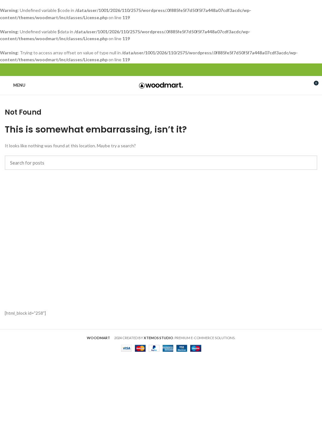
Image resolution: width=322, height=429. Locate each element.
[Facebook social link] (146, 70)
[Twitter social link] (154, 70)
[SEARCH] (309, 162)
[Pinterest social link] (161, 70)
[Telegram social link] (175, 70)
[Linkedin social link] (168, 70)
